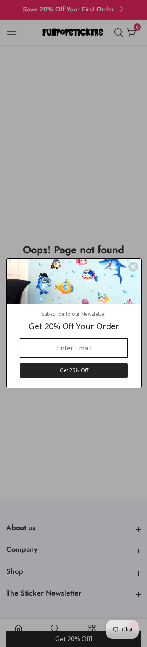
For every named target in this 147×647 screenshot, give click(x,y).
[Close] (133, 267)
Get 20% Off (74, 370)
